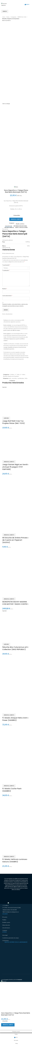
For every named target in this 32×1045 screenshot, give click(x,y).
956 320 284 (14, 909)
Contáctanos (5, 940)
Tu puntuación (6, 265)
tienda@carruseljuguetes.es (12, 912)
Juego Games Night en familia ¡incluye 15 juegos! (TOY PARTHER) (15, 466)
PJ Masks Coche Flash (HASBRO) (12, 789)
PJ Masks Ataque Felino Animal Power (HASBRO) (15, 719)
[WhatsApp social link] (22, 381)
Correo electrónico (7, 295)
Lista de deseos (6, 927)
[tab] (8, 226)
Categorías (13, 17)
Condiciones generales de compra (10, 938)
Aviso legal (4, 935)
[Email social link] (20, 381)
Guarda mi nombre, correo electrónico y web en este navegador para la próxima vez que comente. (15, 304)
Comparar (4, 930)
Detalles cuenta (6, 922)
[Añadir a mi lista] (12, 415)
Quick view (8, 415)
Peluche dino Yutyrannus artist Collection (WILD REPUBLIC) (15, 648)
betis (10, 378)
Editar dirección (6, 925)
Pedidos (4, 919)
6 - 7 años (17, 374)
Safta (26, 378)
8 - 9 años (22, 374)
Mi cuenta (4, 917)
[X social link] (18, 381)
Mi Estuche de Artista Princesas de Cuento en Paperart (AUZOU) (15, 540)
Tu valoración (6, 270)
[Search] (31, 4)
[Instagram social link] (17, 1)
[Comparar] (4, 415)
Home (8, 17)
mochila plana (21, 378)
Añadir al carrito (16, 219)
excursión (14, 378)
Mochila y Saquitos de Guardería (10, 18)
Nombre (4, 288)
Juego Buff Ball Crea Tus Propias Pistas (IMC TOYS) (13, 422)
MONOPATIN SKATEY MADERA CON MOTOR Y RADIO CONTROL (15, 603)
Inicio (3, 17)
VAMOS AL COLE (22, 17)
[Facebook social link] (15, 1)
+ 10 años (11, 374)
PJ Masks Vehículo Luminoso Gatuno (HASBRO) (14, 860)
